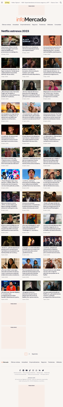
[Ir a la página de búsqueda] (60, 2)
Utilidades (50, 24)
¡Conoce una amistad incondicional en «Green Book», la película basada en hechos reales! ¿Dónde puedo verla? (31, 205)
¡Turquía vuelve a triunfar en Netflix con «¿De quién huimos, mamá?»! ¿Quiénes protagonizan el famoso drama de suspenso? (52, 295)
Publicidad (47, 372)
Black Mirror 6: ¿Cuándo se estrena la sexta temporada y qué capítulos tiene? (30, 48)
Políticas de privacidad (33, 374)
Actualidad (16, 24)
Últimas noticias (6, 24)
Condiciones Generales (20, 374)
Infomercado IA (17, 372)
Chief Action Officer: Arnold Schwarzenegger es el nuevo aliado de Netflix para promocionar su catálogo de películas (9, 49)
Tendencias (42, 24)
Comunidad (58, 24)
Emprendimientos (25, 24)
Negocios (34, 24)
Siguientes (35, 354)
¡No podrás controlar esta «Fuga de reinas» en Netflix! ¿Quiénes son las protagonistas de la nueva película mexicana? (10, 161)
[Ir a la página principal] (31, 19)
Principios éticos (45, 374)
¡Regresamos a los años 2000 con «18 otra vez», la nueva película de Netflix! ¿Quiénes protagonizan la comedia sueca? (51, 94)
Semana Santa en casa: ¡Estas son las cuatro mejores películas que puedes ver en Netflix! (51, 272)
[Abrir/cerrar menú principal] (2, 2)
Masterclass (40, 372)
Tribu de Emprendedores (29, 372)
